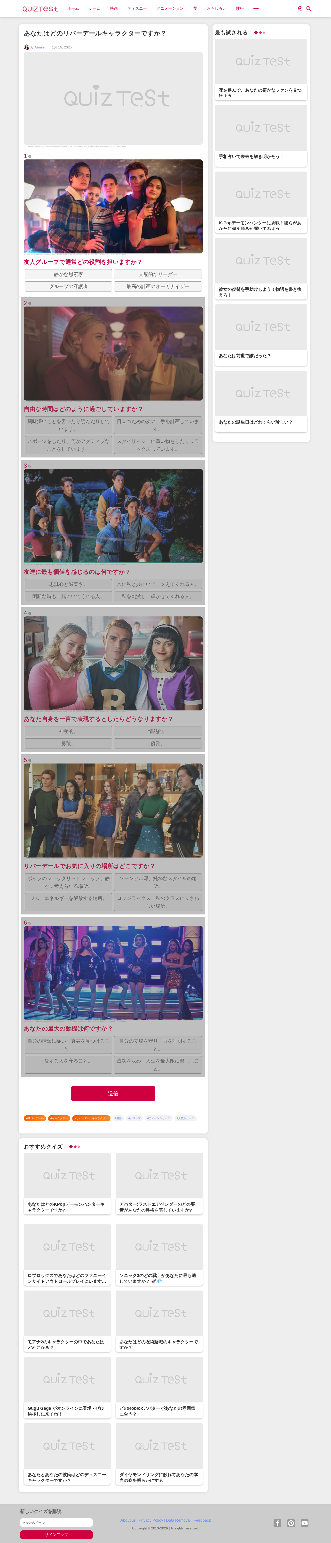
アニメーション (170, 8)
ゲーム (94, 8)
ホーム (73, 8)
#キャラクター (59, 1118)
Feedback (202, 1520)
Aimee (39, 47)
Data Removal (178, 1520)
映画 (114, 8)
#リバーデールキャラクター (91, 1118)
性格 (240, 8)
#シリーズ (134, 1118)
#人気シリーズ (185, 1118)
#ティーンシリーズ (158, 1118)
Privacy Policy (151, 1520)
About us (128, 1520)
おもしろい (216, 8)
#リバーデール (35, 1118)
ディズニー (137, 8)
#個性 (118, 1118)
